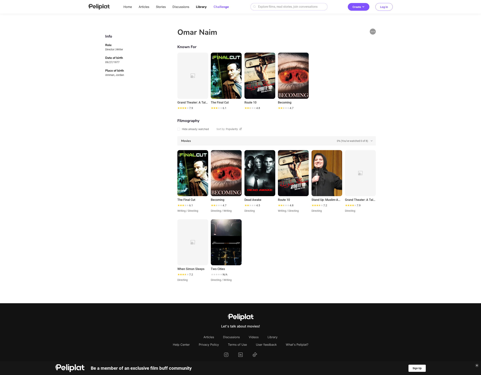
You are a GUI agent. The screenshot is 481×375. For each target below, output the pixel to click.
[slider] (183, 108)
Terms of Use (237, 344)
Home (127, 7)
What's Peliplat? (297, 344)
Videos (254, 337)
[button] (373, 32)
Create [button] (356, 6)
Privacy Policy (209, 344)
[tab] (276, 141)
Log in (384, 6)
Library (201, 7)
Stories (161, 7)
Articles (144, 7)
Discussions (180, 7)
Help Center (181, 344)
